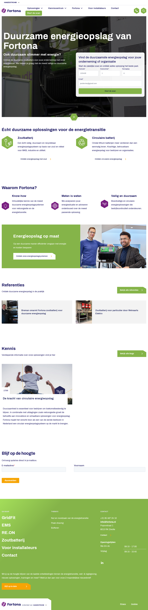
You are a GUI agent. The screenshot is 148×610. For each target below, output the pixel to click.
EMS (6, 525)
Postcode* (82, 69)
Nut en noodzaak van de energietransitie (69, 518)
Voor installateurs (97, 8)
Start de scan (33, 13)
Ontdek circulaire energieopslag (108, 159)
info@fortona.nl (108, 522)
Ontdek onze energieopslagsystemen (32, 256)
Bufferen (55, 528)
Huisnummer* (104, 69)
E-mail (81, 79)
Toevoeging (125, 69)
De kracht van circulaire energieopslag (28, 398)
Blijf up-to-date (11, 586)
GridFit (8, 517)
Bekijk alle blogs (127, 354)
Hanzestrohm (10, 2)
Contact (115, 8)
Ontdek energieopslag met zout (33, 159)
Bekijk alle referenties (129, 290)
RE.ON (8, 532)
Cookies (134, 604)
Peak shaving (57, 523)
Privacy (123, 604)
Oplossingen (33, 8)
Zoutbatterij (13, 540)
